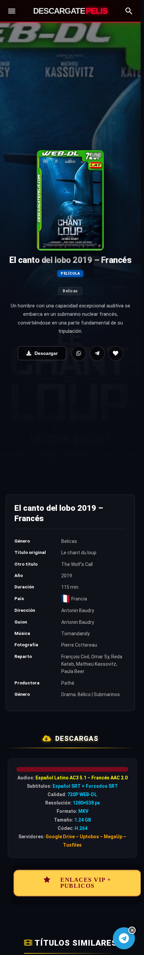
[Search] (129, 11)
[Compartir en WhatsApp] (78, 353)
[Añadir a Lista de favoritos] (115, 353)
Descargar (46, 353)
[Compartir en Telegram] (97, 353)
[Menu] (11, 11)
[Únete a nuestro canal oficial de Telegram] (124, 938)
